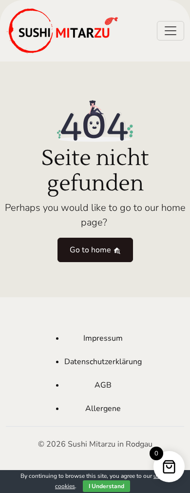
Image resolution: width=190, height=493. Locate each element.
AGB (103, 385)
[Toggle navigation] (170, 31)
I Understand (106, 486)
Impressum (103, 338)
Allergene (103, 408)
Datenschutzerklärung (103, 361)
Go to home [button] (91, 250)
